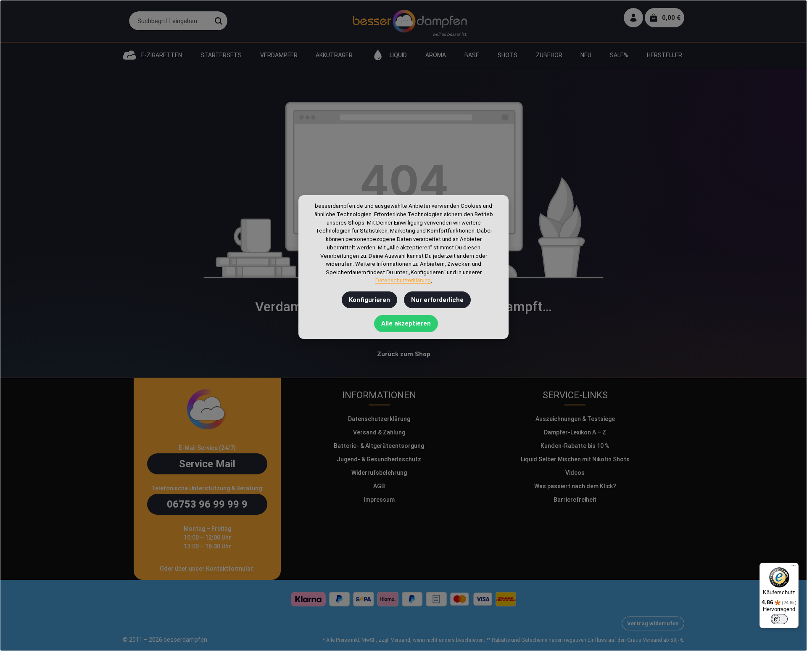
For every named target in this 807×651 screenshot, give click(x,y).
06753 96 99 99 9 (207, 504)
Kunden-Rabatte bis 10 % (575, 445)
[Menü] (794, 568)
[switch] (779, 619)
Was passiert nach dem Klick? (575, 486)
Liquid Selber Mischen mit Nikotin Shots (575, 459)
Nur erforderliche (437, 300)
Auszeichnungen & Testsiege (575, 418)
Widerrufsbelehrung (379, 472)
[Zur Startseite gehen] (410, 21)
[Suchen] (219, 21)
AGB (379, 486)
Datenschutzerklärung (379, 418)
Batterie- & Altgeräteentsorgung (379, 445)
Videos (575, 472)
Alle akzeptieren (406, 324)
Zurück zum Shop (403, 354)
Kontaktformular (229, 568)
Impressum (379, 499)
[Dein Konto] (633, 18)
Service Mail (207, 464)
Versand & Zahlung (379, 432)
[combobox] (169, 21)
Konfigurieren (369, 300)
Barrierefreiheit (575, 499)
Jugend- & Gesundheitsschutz (379, 459)
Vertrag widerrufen (653, 623)
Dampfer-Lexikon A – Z (575, 432)
